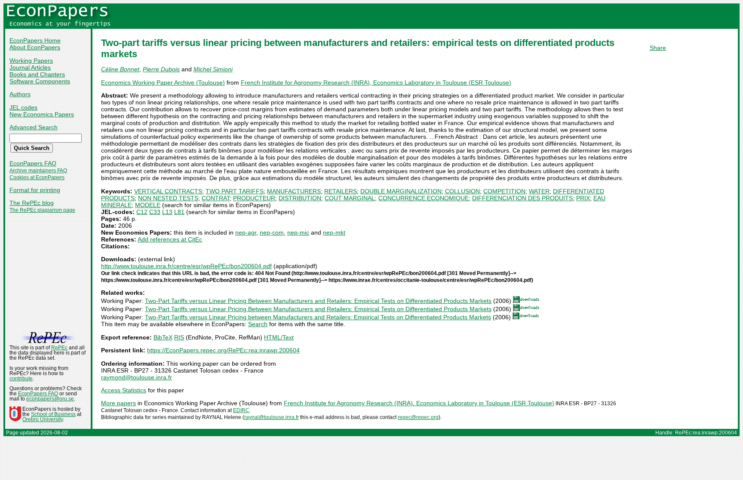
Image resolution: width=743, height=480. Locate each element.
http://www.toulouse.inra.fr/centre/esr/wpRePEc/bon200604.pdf (186, 266)
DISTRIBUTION (300, 198)
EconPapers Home (35, 40)
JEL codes (23, 107)
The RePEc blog (31, 202)
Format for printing (34, 189)
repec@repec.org (418, 417)
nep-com (272, 232)
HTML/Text (279, 337)
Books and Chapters (37, 74)
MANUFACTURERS (294, 191)
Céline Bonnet (120, 69)
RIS (179, 337)
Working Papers (31, 60)
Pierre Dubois (161, 69)
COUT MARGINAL (350, 198)
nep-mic (298, 232)
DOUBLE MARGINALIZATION (401, 191)
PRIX (583, 198)
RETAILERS (340, 191)
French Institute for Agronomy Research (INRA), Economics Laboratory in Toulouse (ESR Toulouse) (376, 82)
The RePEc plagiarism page (42, 210)
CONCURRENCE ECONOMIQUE (423, 198)
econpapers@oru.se (50, 398)
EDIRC (241, 410)
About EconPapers (34, 47)
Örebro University (42, 419)
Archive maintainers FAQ (38, 170)
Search (257, 324)
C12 (141, 211)
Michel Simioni (213, 69)
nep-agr (245, 232)
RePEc (59, 347)
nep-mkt (334, 232)
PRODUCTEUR (254, 198)
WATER (539, 191)
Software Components (39, 81)
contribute (21, 378)
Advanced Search (33, 127)
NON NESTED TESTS (168, 198)
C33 (154, 211)
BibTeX (163, 337)
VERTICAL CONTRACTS (168, 191)
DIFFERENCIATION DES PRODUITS (522, 198)
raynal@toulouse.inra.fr (271, 417)
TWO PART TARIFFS (235, 191)
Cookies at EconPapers (36, 177)
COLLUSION (462, 191)
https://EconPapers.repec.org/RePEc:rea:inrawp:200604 (223, 350)
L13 (167, 211)
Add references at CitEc (170, 239)
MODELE (147, 205)
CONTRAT (216, 198)
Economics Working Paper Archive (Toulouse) (163, 82)
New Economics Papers (41, 114)
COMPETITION (504, 191)
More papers (118, 403)
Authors (20, 94)
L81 (179, 211)
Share (658, 47)
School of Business (53, 414)
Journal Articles (30, 67)
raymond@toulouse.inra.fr (136, 377)
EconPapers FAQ (32, 163)
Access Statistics (123, 390)
